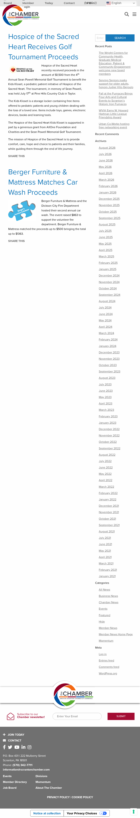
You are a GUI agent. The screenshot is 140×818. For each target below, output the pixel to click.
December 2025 (109, 199)
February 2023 (108, 416)
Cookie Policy (82, 797)
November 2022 (109, 435)
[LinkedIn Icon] (93, 3)
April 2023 (105, 403)
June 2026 (106, 160)
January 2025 (107, 269)
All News (104, 590)
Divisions (41, 776)
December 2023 (109, 352)
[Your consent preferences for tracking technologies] (133, 811)
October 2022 (108, 442)
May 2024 (105, 320)
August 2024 (107, 301)
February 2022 (108, 493)
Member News (108, 628)
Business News (108, 596)
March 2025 (106, 256)
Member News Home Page (116, 634)
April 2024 (105, 327)
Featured (104, 615)
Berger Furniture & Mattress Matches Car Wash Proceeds (43, 182)
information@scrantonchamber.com (26, 769)
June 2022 (106, 467)
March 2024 (106, 333)
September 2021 (109, 525)
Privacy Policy (58, 797)
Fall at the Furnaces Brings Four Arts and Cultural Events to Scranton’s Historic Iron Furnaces (116, 99)
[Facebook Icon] (85, 3)
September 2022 (109, 448)
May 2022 (105, 474)
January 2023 (107, 423)
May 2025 (105, 244)
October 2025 (108, 212)
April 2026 (105, 173)
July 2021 (105, 538)
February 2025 (108, 263)
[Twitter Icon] (87, 3)
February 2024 (108, 339)
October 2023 (108, 365)
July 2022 (105, 461)
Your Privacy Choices (82, 813)
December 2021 (109, 506)
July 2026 (105, 154)
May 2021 (105, 551)
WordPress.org (108, 673)
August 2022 (107, 455)
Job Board (9, 787)
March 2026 (106, 180)
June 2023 (106, 391)
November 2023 (109, 359)
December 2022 (109, 429)
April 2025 (105, 250)
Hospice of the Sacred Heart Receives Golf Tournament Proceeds (43, 46)
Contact (14, 740)
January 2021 (107, 576)
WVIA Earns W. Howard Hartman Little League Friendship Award (113, 114)
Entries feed (106, 660)
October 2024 (108, 288)
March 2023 (106, 410)
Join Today (15, 735)
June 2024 (106, 314)
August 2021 (107, 531)
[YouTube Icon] (90, 3)
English (116, 3)
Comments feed (109, 667)
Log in (103, 654)
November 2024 (109, 282)
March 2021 (106, 563)
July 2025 (105, 231)
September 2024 (109, 295)
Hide (102, 621)
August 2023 (107, 378)
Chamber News (108, 602)
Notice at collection (47, 813)
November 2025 (109, 205)
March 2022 (106, 487)
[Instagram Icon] (95, 3)
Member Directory (15, 782)
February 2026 (108, 186)
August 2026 (107, 148)
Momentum (106, 641)
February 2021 (108, 570)
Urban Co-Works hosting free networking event (114, 125)
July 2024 (105, 307)
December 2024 (109, 275)
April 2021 (105, 557)
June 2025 (106, 237)
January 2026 (107, 192)
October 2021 (107, 519)
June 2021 (105, 544)
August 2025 (107, 224)
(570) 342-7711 (22, 765)
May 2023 (105, 397)
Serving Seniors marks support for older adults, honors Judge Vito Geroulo (116, 84)
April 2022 (105, 480)
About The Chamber (49, 787)
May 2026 (105, 167)
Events (103, 609)
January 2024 (107, 346)
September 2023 (109, 371)
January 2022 (107, 499)
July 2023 (105, 384)
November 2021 (109, 512)
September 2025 (109, 218)
